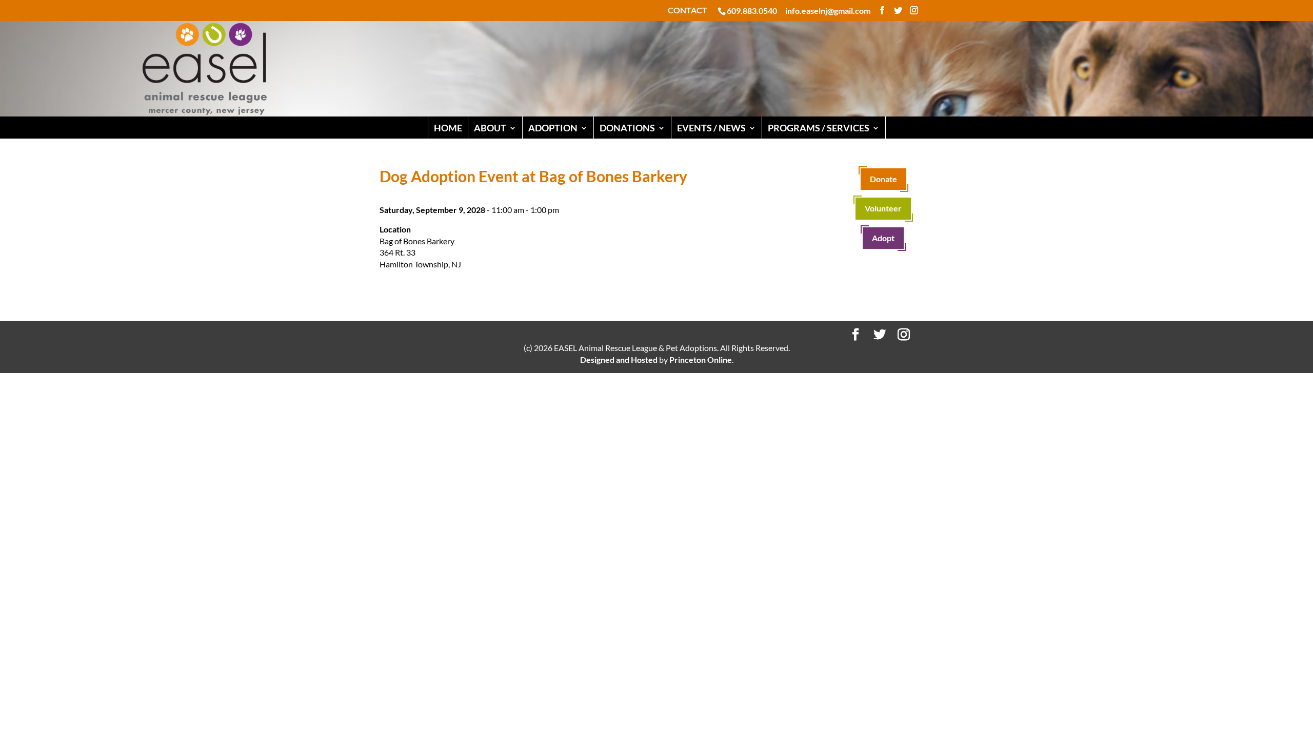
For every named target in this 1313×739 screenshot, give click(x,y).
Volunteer (883, 208)
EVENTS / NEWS (711, 127)
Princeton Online (700, 359)
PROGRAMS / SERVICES (818, 127)
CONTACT (687, 10)
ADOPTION (553, 127)
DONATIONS (627, 127)
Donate (883, 179)
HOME (448, 127)
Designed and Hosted (619, 359)
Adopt (883, 238)
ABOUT (490, 127)
